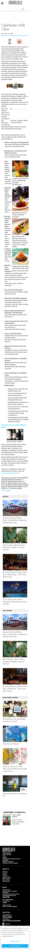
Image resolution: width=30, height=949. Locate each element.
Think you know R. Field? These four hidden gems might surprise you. (15, 768)
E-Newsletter (16, 824)
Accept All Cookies (15, 945)
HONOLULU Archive (7, 861)
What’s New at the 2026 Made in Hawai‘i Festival (14, 720)
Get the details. (6, 491)
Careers (4, 874)
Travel (4, 857)
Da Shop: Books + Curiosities (9, 891)
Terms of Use (5, 881)
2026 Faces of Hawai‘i (11, 744)
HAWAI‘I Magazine (7, 916)
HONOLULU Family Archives (10, 863)
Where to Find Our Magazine (9, 906)
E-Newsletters (6, 901)
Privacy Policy (6, 880)
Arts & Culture (6, 854)
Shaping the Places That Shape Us (14, 794)
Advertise (5, 873)
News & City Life (7, 851)
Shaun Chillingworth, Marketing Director (15, 35)
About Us (4, 871)
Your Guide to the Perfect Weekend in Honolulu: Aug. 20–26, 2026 (15, 601)
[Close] (27, 928)
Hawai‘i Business (6, 915)
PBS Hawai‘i (5, 892)
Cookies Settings (15, 941)
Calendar (5, 860)
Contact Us (5, 875)
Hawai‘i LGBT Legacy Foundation (10, 894)
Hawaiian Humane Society (9, 895)
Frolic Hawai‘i (5, 919)
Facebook (7, 924)
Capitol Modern (6, 889)
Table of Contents (17, 820)
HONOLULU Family (7, 917)
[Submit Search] (22, 9)
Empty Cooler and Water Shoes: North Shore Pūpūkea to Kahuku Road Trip (15, 520)
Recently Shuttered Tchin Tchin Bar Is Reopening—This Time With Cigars (15, 574)
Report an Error (6, 878)
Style (4, 856)
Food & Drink (6, 853)
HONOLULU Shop (6, 905)
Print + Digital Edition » (16, 815)
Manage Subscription (18, 822)
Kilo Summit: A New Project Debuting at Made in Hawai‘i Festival (14, 547)
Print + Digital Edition (7, 899)
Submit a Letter (6, 877)
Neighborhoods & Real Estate (11, 859)
